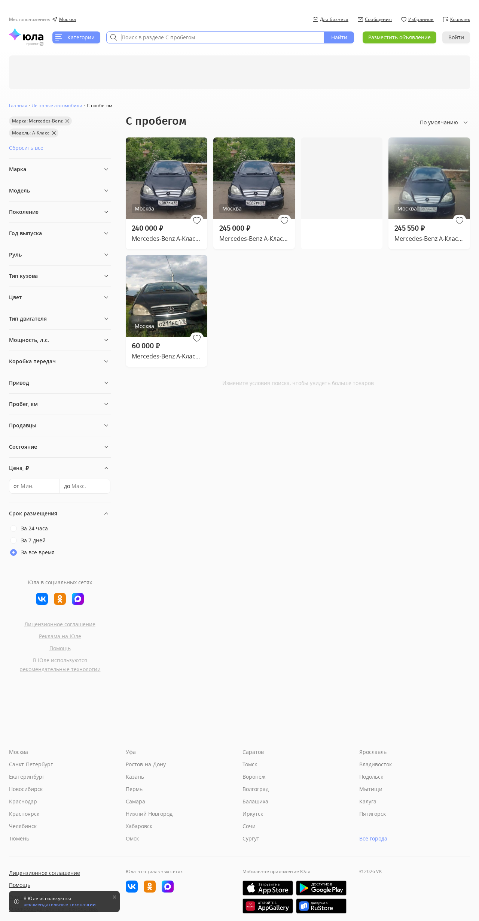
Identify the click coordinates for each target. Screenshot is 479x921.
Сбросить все (26, 147)
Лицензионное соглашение (59, 624)
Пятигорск (372, 813)
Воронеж (253, 776)
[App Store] (267, 888)
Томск (249, 764)
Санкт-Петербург (31, 764)
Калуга (367, 801)
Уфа (131, 751)
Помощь (60, 648)
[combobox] (215, 37)
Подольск (371, 776)
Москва (18, 751)
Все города (373, 838)
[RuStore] (321, 906)
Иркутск (252, 813)
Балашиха (255, 801)
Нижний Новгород (149, 813)
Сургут (250, 838)
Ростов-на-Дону (146, 764)
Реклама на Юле (60, 636)
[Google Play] (321, 888)
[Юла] (26, 34)
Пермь (134, 789)
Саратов (253, 751)
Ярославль (373, 751)
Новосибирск (26, 789)
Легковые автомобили (57, 105)
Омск (132, 838)
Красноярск (24, 813)
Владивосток (375, 764)
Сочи (249, 826)
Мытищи (370, 789)
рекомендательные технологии (60, 669)
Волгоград (255, 789)
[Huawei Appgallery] (267, 906)
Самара (135, 801)
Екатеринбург (27, 776)
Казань (135, 776)
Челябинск (23, 826)
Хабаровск (139, 826)
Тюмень (19, 838)
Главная (18, 105)
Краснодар (23, 801)
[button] (196, 221)
